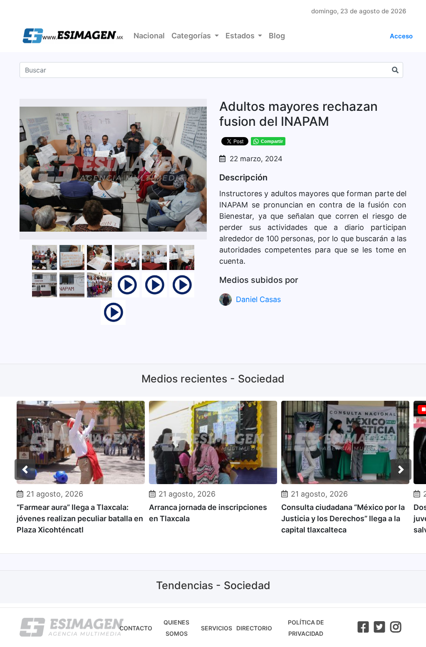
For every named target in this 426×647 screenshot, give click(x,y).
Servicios (216, 628)
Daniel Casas (258, 299)
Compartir (272, 141)
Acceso (401, 36)
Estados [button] (240, 35)
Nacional (149, 35)
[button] (199, 106)
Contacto (135, 628)
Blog (277, 35)
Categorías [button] (192, 35)
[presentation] (25, 469)
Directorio (254, 628)
